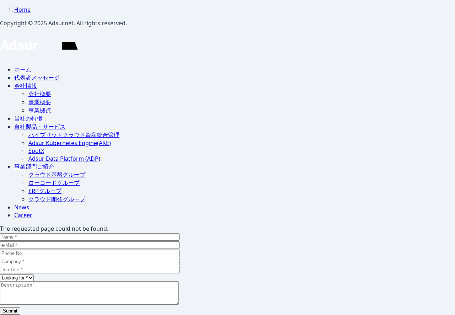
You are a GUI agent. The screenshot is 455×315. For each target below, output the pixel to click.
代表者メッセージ (37, 77)
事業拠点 (39, 110)
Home (22, 10)
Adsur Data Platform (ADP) (64, 158)
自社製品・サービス (39, 126)
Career (23, 215)
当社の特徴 (28, 118)
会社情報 (25, 86)
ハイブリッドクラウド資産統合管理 (73, 135)
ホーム (22, 69)
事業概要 (39, 102)
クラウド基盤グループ (56, 174)
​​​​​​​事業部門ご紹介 (34, 166)
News (21, 207)
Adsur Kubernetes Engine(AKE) (69, 143)
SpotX (36, 151)
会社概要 (39, 94)
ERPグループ (44, 191)
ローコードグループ (54, 183)
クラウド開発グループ (56, 199)
